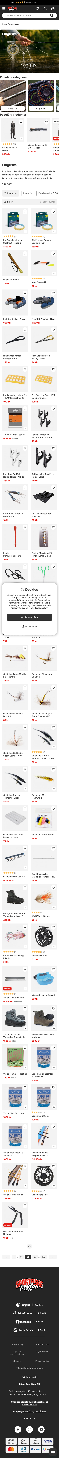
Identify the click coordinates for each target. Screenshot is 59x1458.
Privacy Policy (18, 608)
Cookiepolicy (41, 608)
